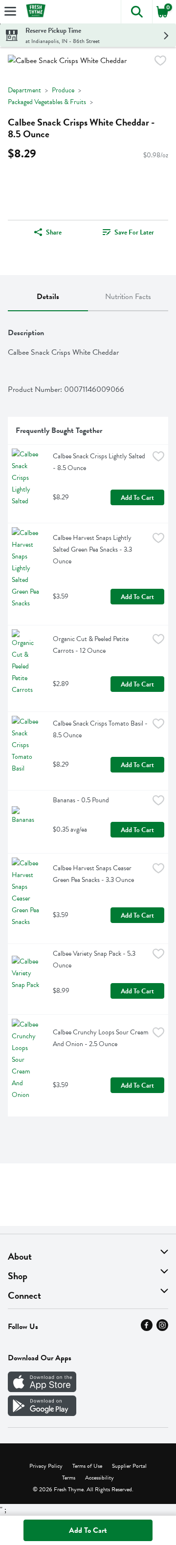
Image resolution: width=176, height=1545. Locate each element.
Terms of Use (87, 1465)
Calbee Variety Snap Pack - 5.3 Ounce (95, 959)
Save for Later (134, 232)
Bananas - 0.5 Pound (81, 800)
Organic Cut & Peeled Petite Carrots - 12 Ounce (91, 645)
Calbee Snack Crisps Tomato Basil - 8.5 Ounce (101, 729)
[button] (136, 11)
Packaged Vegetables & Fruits (47, 102)
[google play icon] (42, 1413)
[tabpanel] (88, 717)
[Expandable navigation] (10, 11)
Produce (63, 90)
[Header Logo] (34, 12)
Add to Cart (137, 498)
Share (54, 232)
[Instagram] (162, 1328)
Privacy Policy (46, 1465)
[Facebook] (147, 1328)
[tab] (48, 297)
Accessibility (99, 1477)
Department (24, 90)
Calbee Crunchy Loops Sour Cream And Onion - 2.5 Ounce (101, 1038)
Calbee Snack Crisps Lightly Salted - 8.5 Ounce (100, 462)
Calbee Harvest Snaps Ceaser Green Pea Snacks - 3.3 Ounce (93, 874)
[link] (128, 232)
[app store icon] (42, 1389)
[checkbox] (160, 62)
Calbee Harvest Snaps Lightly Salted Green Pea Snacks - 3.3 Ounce (93, 549)
